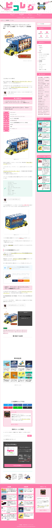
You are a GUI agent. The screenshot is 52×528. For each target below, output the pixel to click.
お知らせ (40, 47)
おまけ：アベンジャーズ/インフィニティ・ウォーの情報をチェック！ (18, 102)
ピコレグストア (41, 37)
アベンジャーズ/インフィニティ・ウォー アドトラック (15, 101)
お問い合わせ (25, 524)
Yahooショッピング (26, 280)
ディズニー (41, 66)
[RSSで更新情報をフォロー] (17, 424)
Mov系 (10, 330)
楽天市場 (21, 280)
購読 (29, 435)
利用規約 (20, 524)
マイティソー (6, 333)
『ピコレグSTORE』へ (17, 465)
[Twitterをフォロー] (13, 424)
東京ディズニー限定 (42, 69)
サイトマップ (47, 37)
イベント (40, 49)
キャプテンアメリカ (18, 331)
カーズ (40, 62)
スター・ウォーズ (42, 64)
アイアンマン (14, 330)
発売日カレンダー (40, 33)
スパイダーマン (25, 331)
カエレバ (28, 277)
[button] (50, 24)
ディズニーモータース (43, 55)
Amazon (15, 280)
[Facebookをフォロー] (14, 424)
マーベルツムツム (42, 59)
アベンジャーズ (25, 330)
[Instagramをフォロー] (16, 424)
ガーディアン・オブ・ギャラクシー (9, 331)
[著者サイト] (11, 424)
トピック (40, 45)
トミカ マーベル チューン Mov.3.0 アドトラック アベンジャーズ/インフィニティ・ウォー (20, 274)
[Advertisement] (17, 69)
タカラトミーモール (15, 268)
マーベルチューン (42, 57)
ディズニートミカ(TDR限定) (44, 54)
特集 (40, 50)
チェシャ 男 (13, 412)
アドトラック (19, 330)
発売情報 (40, 61)
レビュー (40, 52)
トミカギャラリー (47, 33)
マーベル (5, 328)
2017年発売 (6, 330)
